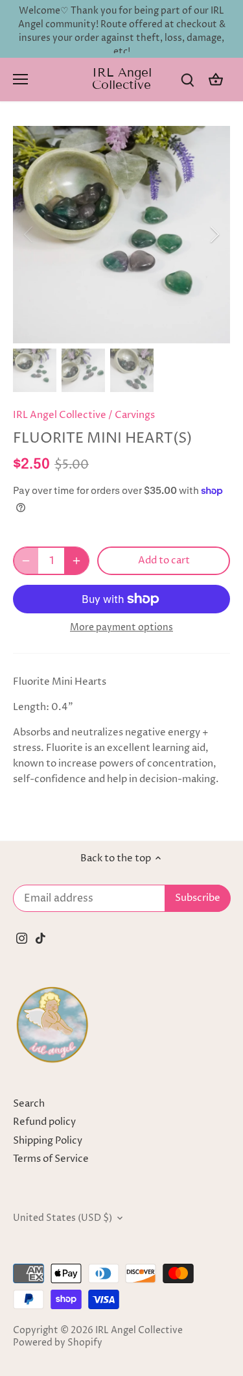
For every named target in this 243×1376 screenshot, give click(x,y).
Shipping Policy (47, 1141)
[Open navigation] (20, 79)
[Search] (187, 79)
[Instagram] (21, 937)
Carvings (135, 415)
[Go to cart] (216, 79)
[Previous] (29, 234)
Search (29, 1104)
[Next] (214, 234)
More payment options (121, 627)
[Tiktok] (40, 937)
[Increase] (76, 560)
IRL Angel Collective (122, 78)
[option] (121, 234)
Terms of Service (51, 1159)
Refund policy (44, 1122)
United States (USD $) (62, 1218)
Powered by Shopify (57, 1343)
